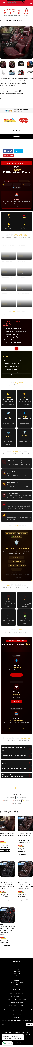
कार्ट (31, 4)
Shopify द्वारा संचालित (20, 1044)
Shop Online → (16, 676)
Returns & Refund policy (16, 984)
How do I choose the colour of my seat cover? (16, 764)
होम (0, 20)
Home (16, 966)
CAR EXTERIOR (16, 975)
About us (16, 988)
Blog (16, 986)
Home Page (27, 1036)
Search (5, 1034)
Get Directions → (16, 729)
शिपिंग (15, 94)
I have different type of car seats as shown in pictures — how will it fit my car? (16, 751)
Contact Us (16, 982)
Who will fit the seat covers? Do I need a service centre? (16, 770)
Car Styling (16, 980)
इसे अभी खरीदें (16, 138)
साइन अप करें (29, 1026)
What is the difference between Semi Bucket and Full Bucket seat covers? (16, 777)
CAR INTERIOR (16, 973)
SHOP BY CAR (16, 971)
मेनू (4, 3)
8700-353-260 (20, 995)
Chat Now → (16, 703)
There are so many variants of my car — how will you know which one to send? (16, 758)
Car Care (16, 977)
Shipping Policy (24, 1034)
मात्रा (1, 98)
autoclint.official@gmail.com (19, 1001)
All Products (17, 969)
